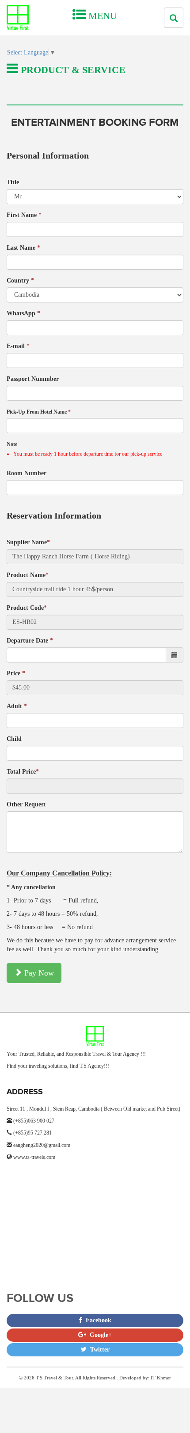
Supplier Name (28, 542)
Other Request (26, 804)
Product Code (27, 607)
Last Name (23, 247)
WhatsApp (23, 313)
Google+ (99, 1335)
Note (12, 444)
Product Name (28, 575)
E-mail (18, 346)
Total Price (23, 771)
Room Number (26, 473)
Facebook (96, 1320)
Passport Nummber (33, 379)
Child (14, 739)
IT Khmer (161, 1377)
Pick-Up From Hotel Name (39, 412)
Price (16, 673)
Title (13, 182)
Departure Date (30, 640)
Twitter (98, 1349)
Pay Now (38, 972)
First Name (24, 215)
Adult (17, 706)
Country (20, 280)
